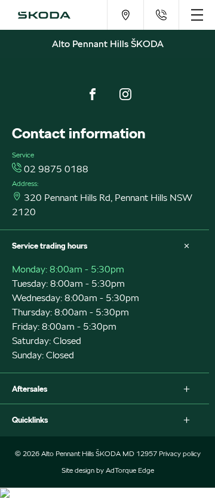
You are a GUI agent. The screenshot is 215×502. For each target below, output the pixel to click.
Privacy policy (180, 453)
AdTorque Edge (130, 470)
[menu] (197, 15)
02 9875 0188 (56, 169)
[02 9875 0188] (161, 15)
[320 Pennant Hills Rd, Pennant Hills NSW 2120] (125, 15)
